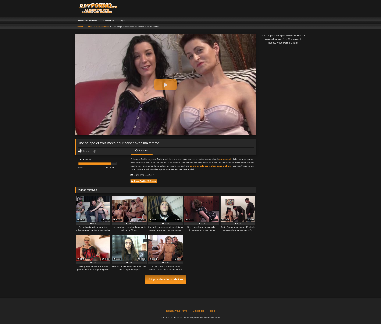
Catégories (108, 20)
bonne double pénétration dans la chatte (210, 166)
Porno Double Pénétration (98, 27)
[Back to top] (371, 315)
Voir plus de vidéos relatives (165, 279)
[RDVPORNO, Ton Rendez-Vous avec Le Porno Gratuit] (97, 8)
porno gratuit (225, 159)
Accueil (80, 27)
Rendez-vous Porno (87, 20)
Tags (122, 20)
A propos (143, 150)
